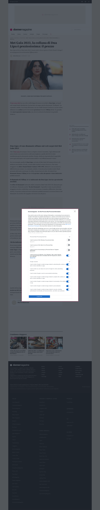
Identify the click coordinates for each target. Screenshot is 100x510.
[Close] (75, 211)
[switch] (68, 240)
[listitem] (50, 237)
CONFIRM (39, 296)
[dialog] (50, 255)
